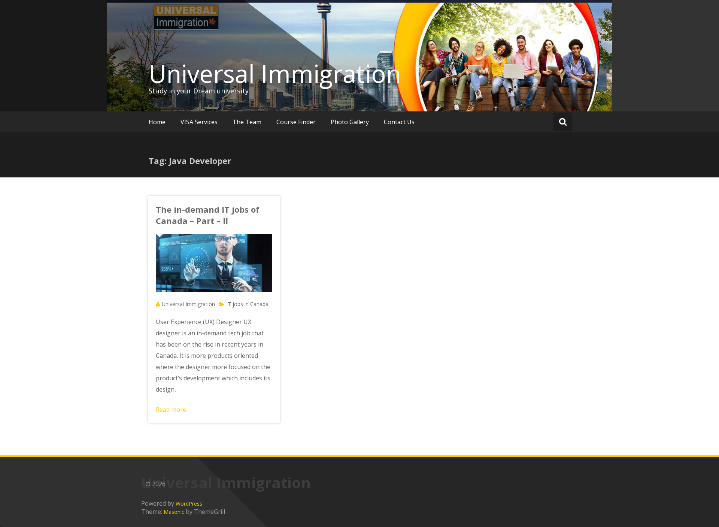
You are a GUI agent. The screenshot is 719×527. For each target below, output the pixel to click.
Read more (171, 409)
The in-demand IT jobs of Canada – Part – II (208, 215)
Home (157, 122)
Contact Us (399, 122)
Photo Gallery (350, 122)
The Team (247, 122)
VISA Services (199, 122)
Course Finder (296, 122)
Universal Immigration (275, 73)
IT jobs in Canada (247, 304)
